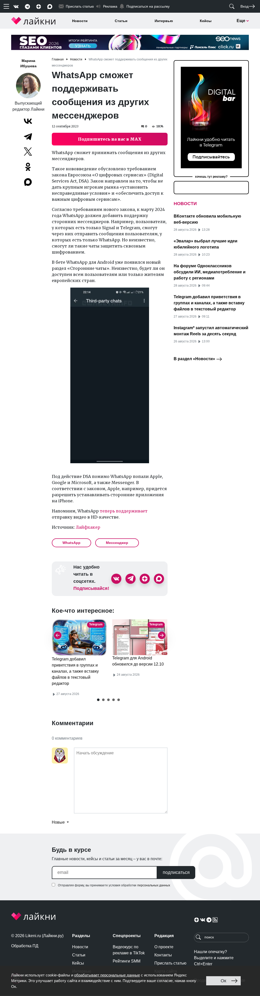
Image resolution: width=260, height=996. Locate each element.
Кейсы (206, 21)
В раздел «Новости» (195, 359)
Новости (80, 21)
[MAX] (28, 182)
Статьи (121, 21)
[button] (98, 700)
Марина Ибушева (28, 63)
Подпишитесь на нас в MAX (109, 139)
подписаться (176, 872)
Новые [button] (59, 822)
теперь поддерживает (124, 510)
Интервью (164, 21)
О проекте (163, 947)
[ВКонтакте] (28, 121)
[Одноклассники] (28, 167)
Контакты (163, 955)
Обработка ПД (24, 946)
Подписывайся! (91, 588)
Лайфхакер (88, 527)
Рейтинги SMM (126, 961)
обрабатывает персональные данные (107, 975)
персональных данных (153, 885)
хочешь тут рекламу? (211, 176)
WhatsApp (71, 543)
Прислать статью (170, 963)
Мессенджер (117, 543)
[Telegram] (28, 136)
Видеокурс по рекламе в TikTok (129, 950)
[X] (28, 151)
